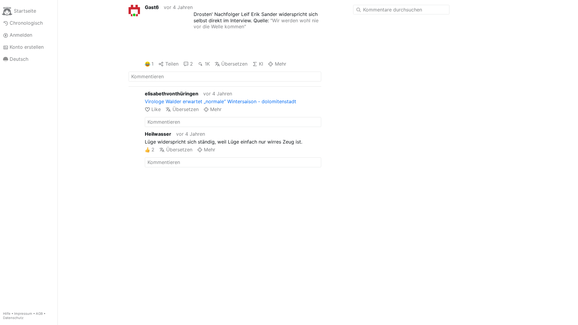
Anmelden (21, 35)
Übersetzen (234, 64)
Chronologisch (26, 23)
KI (261, 64)
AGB (39, 313)
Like (156, 109)
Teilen (171, 64)
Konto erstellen (27, 47)
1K (207, 64)
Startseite (25, 11)
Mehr (280, 64)
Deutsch (19, 59)
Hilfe (7, 313)
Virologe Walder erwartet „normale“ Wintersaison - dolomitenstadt (220, 101)
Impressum (23, 313)
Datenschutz (13, 318)
